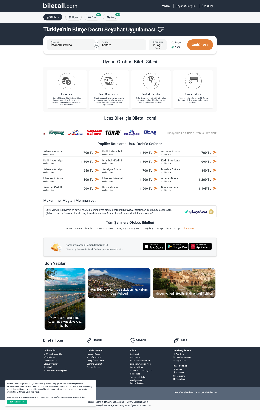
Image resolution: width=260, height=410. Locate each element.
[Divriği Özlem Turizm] (73, 134)
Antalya (120, 228)
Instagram (180, 376)
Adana (69, 228)
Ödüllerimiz (135, 374)
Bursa (110, 228)
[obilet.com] (60, 8)
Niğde (148, 228)
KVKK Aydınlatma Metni (140, 360)
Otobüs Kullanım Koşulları (141, 370)
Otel (95, 16)
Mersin (139, 228)
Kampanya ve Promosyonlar (55, 370)
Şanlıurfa (100, 228)
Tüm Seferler (49, 357)
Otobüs (54, 17)
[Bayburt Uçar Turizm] (148, 134)
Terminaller (48, 367)
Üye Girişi (207, 6)
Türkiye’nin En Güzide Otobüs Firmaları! (192, 133)
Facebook (179, 372)
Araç (114, 16)
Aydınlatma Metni (14, 392)
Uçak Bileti (134, 354)
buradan (28, 397)
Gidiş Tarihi (158, 42)
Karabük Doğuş (93, 354)
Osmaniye (158, 228)
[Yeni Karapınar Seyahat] (54, 134)
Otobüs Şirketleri (51, 364)
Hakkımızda (135, 357)
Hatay (130, 228)
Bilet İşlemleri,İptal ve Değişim (137, 381)
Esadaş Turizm (93, 367)
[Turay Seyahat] (110, 134)
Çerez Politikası (136, 367)
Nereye (105, 42)
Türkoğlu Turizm (94, 357)
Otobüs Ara (200, 45)
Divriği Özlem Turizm (95, 360)
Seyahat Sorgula (186, 6)
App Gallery (180, 360)
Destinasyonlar (50, 360)
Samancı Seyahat (94, 364)
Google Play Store (183, 357)
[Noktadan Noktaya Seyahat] (92, 134)
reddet (34, 389)
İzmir (168, 228)
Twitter (178, 369)
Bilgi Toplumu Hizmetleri (140, 364)
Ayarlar (91, 402)
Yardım (165, 6)
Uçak (74, 17)
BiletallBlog (180, 379)
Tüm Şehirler (188, 228)
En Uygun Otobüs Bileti (53, 354)
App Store (179, 354)
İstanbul (89, 228)
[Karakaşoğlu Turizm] (129, 134)
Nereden (55, 42)
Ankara (78, 228)
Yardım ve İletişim (137, 377)
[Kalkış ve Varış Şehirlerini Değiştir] (96, 45)
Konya (177, 228)
